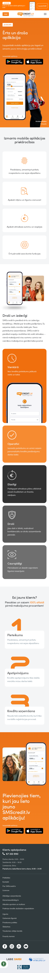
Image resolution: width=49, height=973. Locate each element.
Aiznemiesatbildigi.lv (11, 900)
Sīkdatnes (6, 926)
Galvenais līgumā (10, 918)
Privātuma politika (10, 922)
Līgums (5, 914)
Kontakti (6, 882)
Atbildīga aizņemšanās (12, 896)
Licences (6, 890)
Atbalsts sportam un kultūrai (14, 904)
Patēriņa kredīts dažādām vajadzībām (18, 908)
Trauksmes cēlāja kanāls (12, 931)
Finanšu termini (9, 936)
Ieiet (5, 14)
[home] (26, 14)
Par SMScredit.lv (9, 886)
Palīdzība (6, 877)
